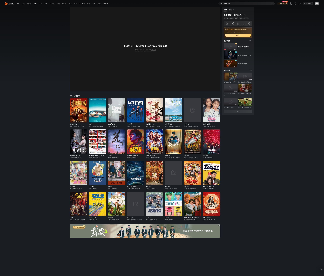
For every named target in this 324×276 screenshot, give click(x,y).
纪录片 (64, 3)
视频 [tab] (225, 10)
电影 (35, 3)
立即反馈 (153, 50)
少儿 (40, 3)
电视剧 (29, 3)
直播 (88, 3)
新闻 (58, 3)
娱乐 (93, 3)
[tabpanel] (238, 63)
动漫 (45, 3)
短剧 (70, 3)
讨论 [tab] (230, 10)
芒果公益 (76, 3)
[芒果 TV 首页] (9, 3)
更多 (251, 70)
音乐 (83, 3)
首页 (18, 3)
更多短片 (238, 111)
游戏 (99, 3)
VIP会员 (52, 3)
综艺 (23, 3)
